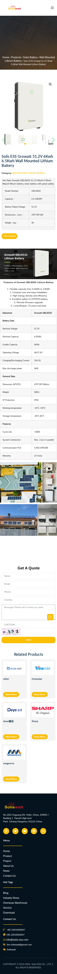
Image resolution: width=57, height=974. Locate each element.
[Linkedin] (34, 831)
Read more (11, 694)
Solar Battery (30, 57)
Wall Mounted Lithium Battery (28, 173)
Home (5, 57)
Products (16, 57)
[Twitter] (15, 831)
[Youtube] (25, 831)
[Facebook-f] (6, 831)
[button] (25, 144)
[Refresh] (11, 631)
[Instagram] (43, 831)
